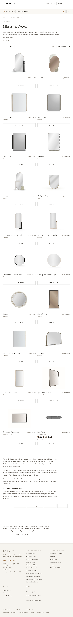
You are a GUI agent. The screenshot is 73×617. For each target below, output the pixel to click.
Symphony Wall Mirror (11, 432)
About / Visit (6, 612)
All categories (62, 506)
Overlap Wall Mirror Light (46, 275)
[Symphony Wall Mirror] (19, 417)
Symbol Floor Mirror (44, 393)
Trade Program (7, 590)
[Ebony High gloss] (43, 437)
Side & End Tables (50, 506)
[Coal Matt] (38, 437)
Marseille (40, 156)
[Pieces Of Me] (53, 299)
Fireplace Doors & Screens (34, 579)
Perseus (5, 314)
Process (52, 565)
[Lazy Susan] (53, 417)
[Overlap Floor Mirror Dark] (19, 221)
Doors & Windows (31, 553)
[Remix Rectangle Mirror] (19, 339)
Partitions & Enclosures (33, 576)
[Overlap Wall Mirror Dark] (19, 260)
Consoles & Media (20, 506)
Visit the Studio (7, 596)
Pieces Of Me (42, 314)
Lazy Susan (41, 432)
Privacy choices (40, 612)
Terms (47, 612)
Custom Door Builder (32, 582)
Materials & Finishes (55, 568)
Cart (60, 3)
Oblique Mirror (43, 196)
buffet (35, 461)
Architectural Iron (31, 556)
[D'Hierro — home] (9, 3)
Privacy (32, 612)
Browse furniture (40, 11)
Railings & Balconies (32, 568)
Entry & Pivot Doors (32, 559)
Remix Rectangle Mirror (11, 353)
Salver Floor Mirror (10, 393)
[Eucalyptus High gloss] (46, 437)
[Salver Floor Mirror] (19, 378)
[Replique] (53, 339)
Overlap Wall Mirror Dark (12, 275)
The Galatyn (53, 559)
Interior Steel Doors (31, 565)
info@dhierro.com (8, 570)
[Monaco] (19, 181)
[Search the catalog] (68, 11)
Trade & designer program (33, 600)
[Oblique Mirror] (53, 181)
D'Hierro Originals (23, 535)
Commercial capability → (33, 595)
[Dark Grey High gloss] (41, 437)
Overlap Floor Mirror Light (47, 235)
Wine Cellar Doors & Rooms (34, 573)
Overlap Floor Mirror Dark (12, 235)
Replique (40, 353)
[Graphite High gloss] (49, 437)
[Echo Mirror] (53, 63)
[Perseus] (19, 299)
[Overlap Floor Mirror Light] (53, 221)
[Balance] (19, 63)
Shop (5, 18)
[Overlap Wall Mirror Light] (53, 260)
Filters (9, 46)
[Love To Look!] (19, 102)
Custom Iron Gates (31, 570)
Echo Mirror (41, 78)
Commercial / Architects (56, 553)
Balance (6, 78)
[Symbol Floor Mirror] (53, 378)
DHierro (8, 551)
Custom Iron (8, 11)
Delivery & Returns (23, 612)
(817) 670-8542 (7, 567)
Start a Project (50, 3)
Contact (13, 612)
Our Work (52, 556)
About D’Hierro (7, 593)
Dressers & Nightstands (35, 506)
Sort (53, 46)
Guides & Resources (55, 562)
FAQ (4, 599)
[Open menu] (68, 3)
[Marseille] (53, 142)
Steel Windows (30, 562)
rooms (5, 475)
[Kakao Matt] (51, 437)
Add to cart (19, 86)
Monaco (6, 196)
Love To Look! (8, 117)
